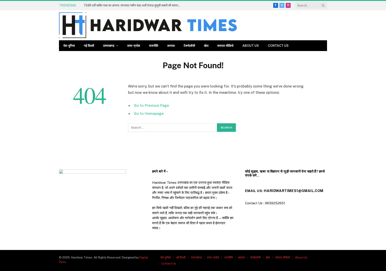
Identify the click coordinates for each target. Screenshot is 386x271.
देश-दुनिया (69, 45)
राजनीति (153, 45)
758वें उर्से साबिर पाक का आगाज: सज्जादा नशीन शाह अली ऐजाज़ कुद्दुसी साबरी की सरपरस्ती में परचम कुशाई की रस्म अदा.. (134, 5)
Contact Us (278, 45)
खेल (206, 45)
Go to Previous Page (151, 105)
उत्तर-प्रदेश (133, 45)
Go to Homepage (149, 113)
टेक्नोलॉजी (189, 45)
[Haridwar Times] (148, 25)
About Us (250, 45)
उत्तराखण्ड (108, 45)
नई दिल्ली (89, 45)
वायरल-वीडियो (225, 45)
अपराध (171, 45)
